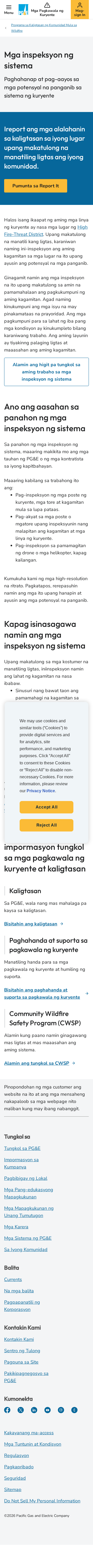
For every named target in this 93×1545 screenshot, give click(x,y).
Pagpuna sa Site (21, 1362)
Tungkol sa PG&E (22, 1148)
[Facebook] (7, 1410)
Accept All (47, 807)
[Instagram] (61, 1410)
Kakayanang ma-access (29, 1433)
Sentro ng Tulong (22, 1351)
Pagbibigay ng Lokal (25, 1178)
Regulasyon (16, 1455)
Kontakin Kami (19, 1339)
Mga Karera (16, 1227)
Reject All (46, 825)
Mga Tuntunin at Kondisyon (32, 1444)
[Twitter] (20, 1410)
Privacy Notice (41, 791)
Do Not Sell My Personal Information (42, 1501)
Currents (13, 1279)
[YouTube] (47, 1410)
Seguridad (15, 1478)
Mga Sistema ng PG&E (28, 1238)
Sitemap (12, 1489)
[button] (9, 9)
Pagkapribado (19, 1467)
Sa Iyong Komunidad (26, 1249)
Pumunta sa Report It (35, 186)
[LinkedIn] (34, 1410)
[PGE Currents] (74, 1410)
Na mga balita (19, 1291)
